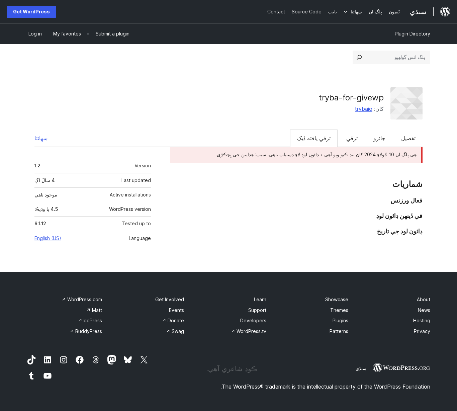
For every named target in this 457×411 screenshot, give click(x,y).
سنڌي (361, 368)
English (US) (47, 238)
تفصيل (408, 138)
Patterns (339, 331)
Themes (339, 310)
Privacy (422, 331)
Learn (260, 299)
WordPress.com (82, 299)
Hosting (421, 320)
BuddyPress (86, 331)
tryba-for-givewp (351, 97)
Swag (175, 331)
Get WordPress (31, 11)
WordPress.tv (248, 331)
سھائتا (41, 138)
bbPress (90, 320)
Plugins (340, 320)
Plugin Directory (412, 33)
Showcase (336, 299)
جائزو (379, 138)
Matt (94, 310)
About (423, 299)
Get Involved (169, 299)
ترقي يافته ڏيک (314, 138)
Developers (253, 320)
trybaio (363, 108)
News (424, 310)
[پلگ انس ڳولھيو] (359, 57)
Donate (173, 320)
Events (176, 310)
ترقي (352, 138)
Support (257, 310)
